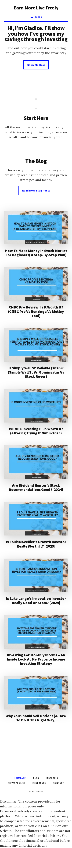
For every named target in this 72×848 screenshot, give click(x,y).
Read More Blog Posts (36, 190)
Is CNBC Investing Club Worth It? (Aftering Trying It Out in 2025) (36, 430)
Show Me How (36, 65)
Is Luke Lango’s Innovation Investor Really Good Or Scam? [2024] (36, 600)
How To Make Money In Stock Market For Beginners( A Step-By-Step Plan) (36, 252)
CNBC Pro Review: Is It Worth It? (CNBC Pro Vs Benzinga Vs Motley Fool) (36, 311)
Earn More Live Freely (36, 8)
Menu (38, 17)
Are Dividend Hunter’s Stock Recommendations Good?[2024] (36, 487)
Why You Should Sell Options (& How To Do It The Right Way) (36, 717)
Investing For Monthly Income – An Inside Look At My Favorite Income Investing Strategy (36, 659)
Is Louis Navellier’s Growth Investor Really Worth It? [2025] (36, 543)
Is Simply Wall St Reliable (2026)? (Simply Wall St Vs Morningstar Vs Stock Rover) (36, 372)
